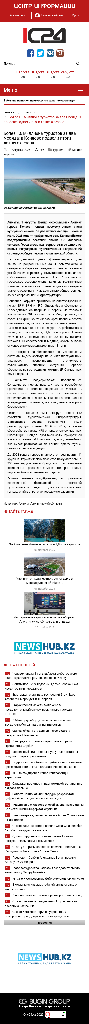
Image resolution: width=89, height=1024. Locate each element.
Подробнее (44, 922)
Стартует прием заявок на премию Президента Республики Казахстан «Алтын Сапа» (43, 848)
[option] (44, 100)
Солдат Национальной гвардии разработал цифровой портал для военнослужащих (39, 796)
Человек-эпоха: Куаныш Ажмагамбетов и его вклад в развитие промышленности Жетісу (41, 675)
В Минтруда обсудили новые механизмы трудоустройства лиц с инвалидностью (38, 722)
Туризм (58, 149)
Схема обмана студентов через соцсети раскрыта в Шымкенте (37, 732)
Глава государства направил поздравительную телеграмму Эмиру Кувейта (42, 870)
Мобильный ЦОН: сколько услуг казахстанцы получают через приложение (41, 753)
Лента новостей (19, 665)
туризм (9, 154)
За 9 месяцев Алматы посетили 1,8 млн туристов (44, 544)
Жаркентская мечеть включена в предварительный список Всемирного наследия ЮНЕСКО (39, 709)
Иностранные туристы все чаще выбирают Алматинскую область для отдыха (45, 619)
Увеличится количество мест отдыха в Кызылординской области (44, 580)
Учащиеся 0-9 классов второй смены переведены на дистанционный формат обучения (44, 806)
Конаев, (77, 149)
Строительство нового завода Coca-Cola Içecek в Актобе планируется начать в (43, 827)
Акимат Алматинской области (40, 503)
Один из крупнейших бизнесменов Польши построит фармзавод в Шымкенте (39, 838)
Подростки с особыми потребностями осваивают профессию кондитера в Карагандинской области (44, 764)
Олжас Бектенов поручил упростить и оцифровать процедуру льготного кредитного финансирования (37, 916)
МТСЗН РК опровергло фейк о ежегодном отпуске (48, 878)
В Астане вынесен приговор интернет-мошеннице (47, 895)
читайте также (18, 511)
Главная (10, 112)
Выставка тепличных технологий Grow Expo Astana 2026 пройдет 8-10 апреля (40, 696)
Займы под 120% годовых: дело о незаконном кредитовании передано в (41, 686)
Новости (29, 112)
